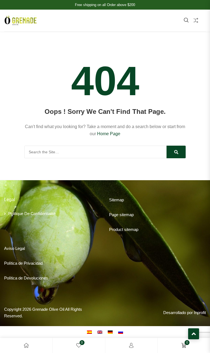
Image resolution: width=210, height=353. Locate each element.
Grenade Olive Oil (48, 309)
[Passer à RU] (120, 331)
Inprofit (200, 312)
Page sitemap (121, 214)
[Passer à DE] (110, 331)
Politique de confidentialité (32, 213)
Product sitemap (123, 229)
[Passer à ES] (89, 331)
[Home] (26, 345)
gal (22, 248)
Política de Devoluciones (26, 278)
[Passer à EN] (100, 331)
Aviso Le (12, 248)
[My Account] (131, 345)
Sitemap (116, 199)
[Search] (176, 152)
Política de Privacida (22, 263)
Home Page (108, 133)
